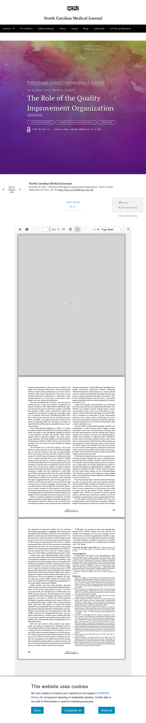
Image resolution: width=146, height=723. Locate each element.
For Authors (26, 28)
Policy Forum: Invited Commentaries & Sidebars (66, 82)
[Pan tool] (70, 229)
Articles (7, 28)
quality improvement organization (76, 122)
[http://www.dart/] (109, 595)
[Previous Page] (39, 229)
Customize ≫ (74, 710)
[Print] (27, 229)
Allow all (108, 710)
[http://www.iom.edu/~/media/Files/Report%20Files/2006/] (94, 621)
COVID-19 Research (120, 28)
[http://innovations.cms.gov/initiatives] (102, 629)
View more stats (127, 215)
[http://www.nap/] (108, 592)
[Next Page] (58, 229)
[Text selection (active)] (77, 229)
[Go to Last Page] (63, 229)
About (62, 28)
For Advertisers (11, 36)
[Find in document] (128, 229)
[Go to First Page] (34, 229)
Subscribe (99, 28)
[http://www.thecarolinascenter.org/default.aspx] (99, 643)
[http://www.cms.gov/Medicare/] (104, 582)
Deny (39, 710)
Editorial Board (46, 28)
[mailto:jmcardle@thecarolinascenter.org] (83, 356)
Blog (85, 28)
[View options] (20, 229)
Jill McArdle (34, 115)
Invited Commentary (41, 122)
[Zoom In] (98, 229)
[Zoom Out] (94, 229)
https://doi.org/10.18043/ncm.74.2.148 (78, 129)
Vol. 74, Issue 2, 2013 (38, 90)
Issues (74, 28)
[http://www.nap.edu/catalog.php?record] (102, 611)
